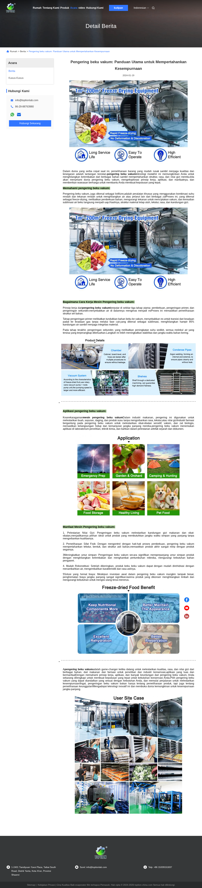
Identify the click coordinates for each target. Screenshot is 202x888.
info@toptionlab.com (26, 100)
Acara (73, 7)
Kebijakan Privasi (46, 885)
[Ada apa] (12, 114)
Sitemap (31, 885)
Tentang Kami (51, 7)
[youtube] (187, 608)
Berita (23, 51)
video (81, 7)
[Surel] (18, 114)
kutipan (118, 7)
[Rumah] (10, 8)
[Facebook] (187, 600)
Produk (64, 7)
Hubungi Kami (94, 7)
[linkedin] (187, 616)
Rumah (37, 7)
